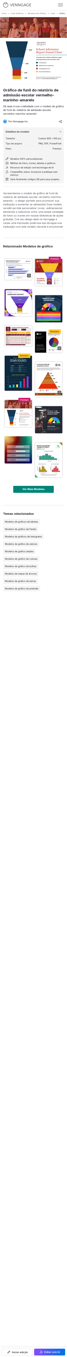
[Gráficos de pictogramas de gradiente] (18, 449)
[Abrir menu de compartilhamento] (60, 121)
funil (53, 13)
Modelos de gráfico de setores (21, 544)
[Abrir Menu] (60, 5)
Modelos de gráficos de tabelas (21, 521)
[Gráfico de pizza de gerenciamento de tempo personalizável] (48, 342)
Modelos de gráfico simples (19, 551)
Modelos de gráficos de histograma (23, 536)
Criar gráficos (17, 13)
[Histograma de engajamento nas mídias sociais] (48, 460)
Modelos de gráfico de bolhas (20, 566)
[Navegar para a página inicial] (17, 5)
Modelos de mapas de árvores (21, 573)
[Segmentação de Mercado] (18, 269)
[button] (17, 1352)
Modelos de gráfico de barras (20, 581)
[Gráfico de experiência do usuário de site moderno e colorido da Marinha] (48, 308)
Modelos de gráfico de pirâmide (21, 588)
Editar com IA (52, 1352)
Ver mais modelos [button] (33, 489)
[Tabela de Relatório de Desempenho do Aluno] (18, 336)
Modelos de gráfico (37, 13)
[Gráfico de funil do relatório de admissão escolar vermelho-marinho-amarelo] (18, 413)
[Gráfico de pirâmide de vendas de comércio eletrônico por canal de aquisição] (48, 379)
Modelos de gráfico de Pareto (20, 529)
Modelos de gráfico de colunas (21, 558)
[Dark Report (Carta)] (18, 373)
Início (4, 13)
